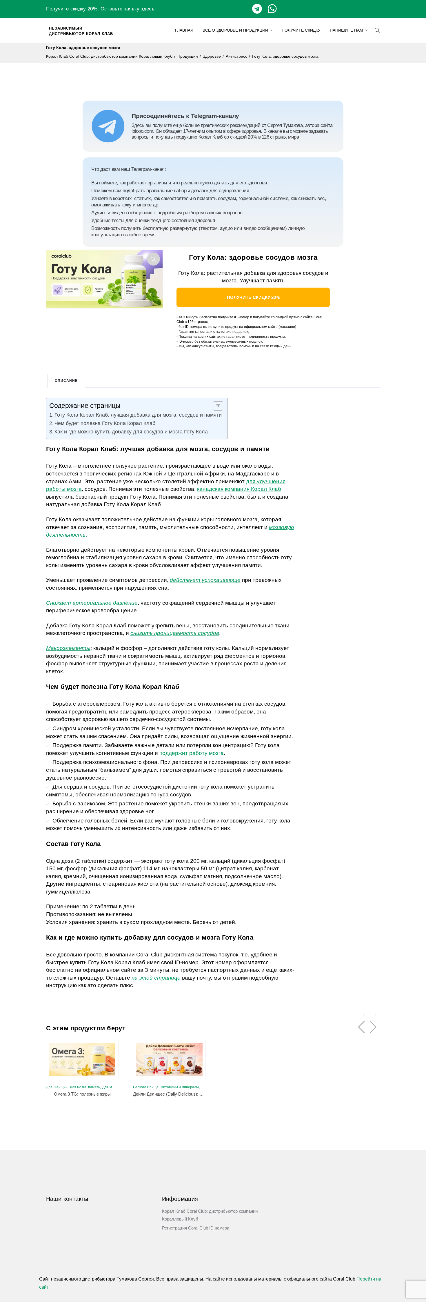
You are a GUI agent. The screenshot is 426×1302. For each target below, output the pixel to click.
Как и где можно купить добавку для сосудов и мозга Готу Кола (131, 432)
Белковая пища (146, 1087)
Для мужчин (112, 1087)
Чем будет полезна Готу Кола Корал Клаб (104, 423)
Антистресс (236, 56)
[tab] (66, 380)
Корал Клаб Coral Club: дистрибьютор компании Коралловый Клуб (109, 56)
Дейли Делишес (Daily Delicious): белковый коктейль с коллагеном (199, 1094)
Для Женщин (57, 1087)
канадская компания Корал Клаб (239, 489)
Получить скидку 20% (253, 297)
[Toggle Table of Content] (215, 406)
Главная (184, 30)
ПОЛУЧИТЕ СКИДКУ (301, 30)
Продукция (187, 56)
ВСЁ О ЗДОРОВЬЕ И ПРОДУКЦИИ (235, 30)
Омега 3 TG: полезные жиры (82, 1094)
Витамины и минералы (180, 1087)
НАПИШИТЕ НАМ (346, 30)
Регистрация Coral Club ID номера (195, 1227)
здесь (147, 9)
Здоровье (212, 56)
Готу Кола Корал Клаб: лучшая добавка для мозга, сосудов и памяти (138, 415)
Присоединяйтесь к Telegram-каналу (185, 115)
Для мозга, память (85, 1087)
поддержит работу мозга (191, 753)
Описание (66, 381)
